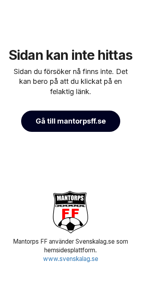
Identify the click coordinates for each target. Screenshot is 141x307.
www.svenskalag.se (70, 259)
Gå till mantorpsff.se (71, 121)
